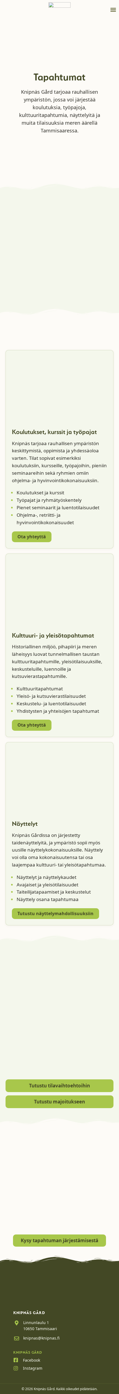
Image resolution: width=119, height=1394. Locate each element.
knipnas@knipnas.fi (41, 1338)
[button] (113, 9)
